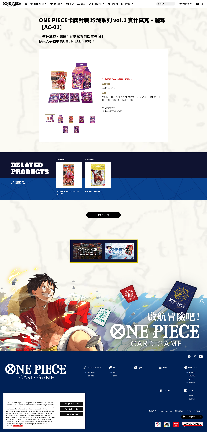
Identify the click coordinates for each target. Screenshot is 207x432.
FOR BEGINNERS (37, 4)
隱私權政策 (179, 411)
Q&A (72, 4)
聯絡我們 (152, 411)
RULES (57, 4)
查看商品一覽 (103, 215)
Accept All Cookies (72, 404)
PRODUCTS (97, 4)
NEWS (83, 4)
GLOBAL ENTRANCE (195, 411)
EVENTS (115, 4)
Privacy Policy (18, 426)
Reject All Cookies (71, 409)
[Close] (81, 397)
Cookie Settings (165, 411)
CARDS (127, 4)
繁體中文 (185, 4)
